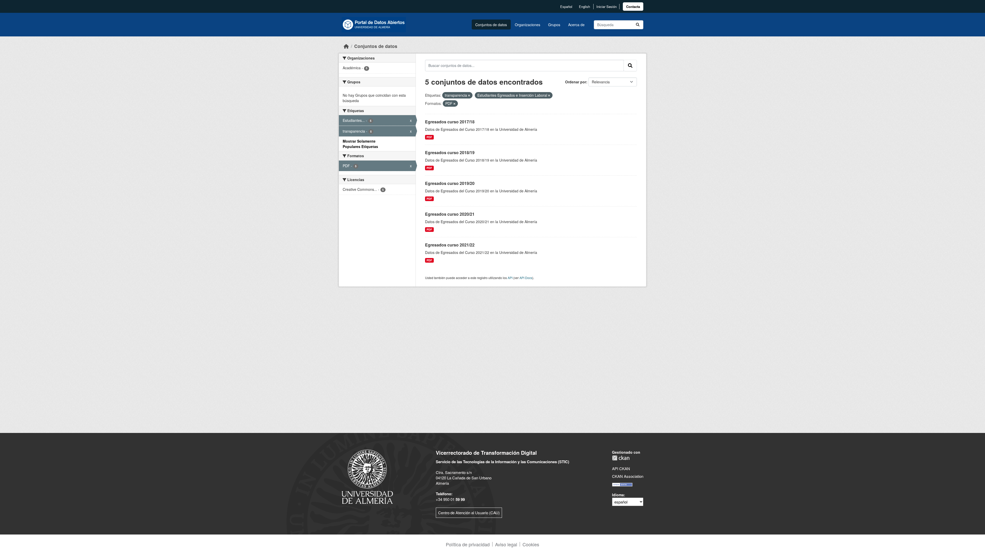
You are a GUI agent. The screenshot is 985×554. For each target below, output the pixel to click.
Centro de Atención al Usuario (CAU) (469, 512)
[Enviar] (638, 24)
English (584, 6)
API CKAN (621, 468)
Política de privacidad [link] (468, 544)
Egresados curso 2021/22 (450, 245)
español (566, 6)
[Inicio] (346, 46)
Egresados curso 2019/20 (450, 183)
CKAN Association (627, 476)
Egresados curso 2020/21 (450, 214)
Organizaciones (527, 24)
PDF (429, 137)
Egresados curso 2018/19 (450, 152)
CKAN (620, 458)
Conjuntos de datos (491, 24)
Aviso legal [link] (506, 544)
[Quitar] (469, 95)
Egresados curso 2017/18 (450, 122)
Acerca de (576, 24)
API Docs (525, 277)
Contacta (633, 6)
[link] (633, 6)
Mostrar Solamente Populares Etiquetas (360, 143)
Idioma (618, 494)
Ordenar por (575, 81)
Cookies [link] (531, 544)
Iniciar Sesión (606, 6)
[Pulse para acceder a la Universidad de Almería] (367, 476)
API (510, 277)
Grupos (554, 24)
